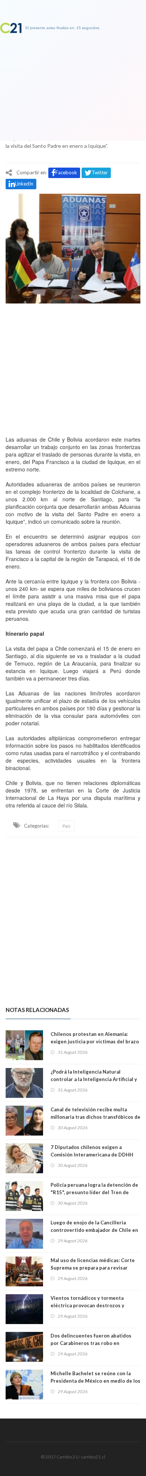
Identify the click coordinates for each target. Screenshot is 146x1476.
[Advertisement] (73, 367)
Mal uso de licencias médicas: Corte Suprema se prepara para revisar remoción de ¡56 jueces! (93, 1267)
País (67, 826)
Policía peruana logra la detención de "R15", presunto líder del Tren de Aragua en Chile (94, 1192)
